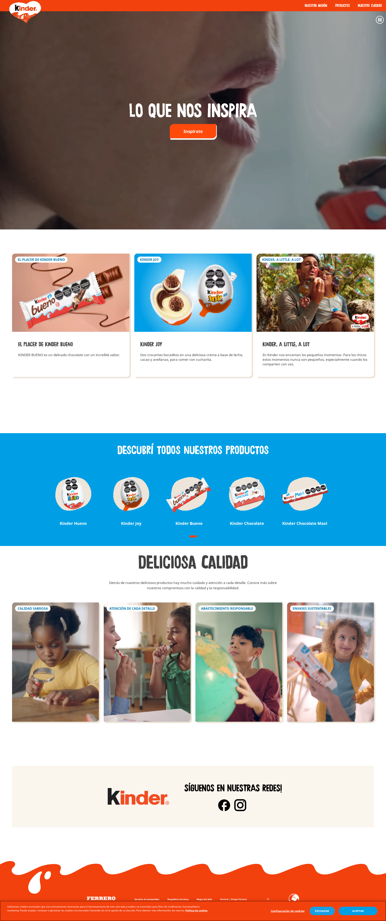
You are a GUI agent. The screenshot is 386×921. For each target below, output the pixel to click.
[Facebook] (224, 805)
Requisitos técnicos (178, 899)
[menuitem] (316, 5)
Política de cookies (196, 910)
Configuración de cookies (287, 911)
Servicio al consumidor (146, 899)
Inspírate (193, 131)
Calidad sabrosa (55, 662)
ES (268, 899)
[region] (193, 911)
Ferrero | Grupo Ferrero (233, 899)
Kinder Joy (193, 315)
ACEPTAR (358, 911)
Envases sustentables (330, 662)
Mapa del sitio (204, 899)
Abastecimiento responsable (238, 662)
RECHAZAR (322, 911)
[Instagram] (240, 805)
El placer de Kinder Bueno (70, 315)
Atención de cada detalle (147, 662)
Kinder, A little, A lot (315, 315)
